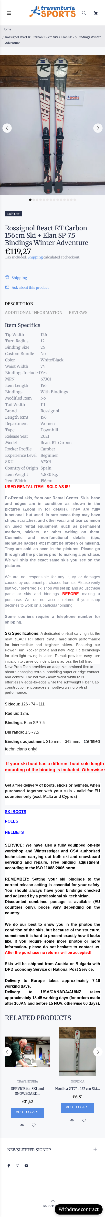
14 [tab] (75, 200)
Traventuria (27, 1081)
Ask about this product (30, 287)
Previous (7, 128)
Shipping (35, 257)
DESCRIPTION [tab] (19, 303)
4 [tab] (40, 200)
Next (98, 128)
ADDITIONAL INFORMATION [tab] (34, 312)
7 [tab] (51, 200)
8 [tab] (54, 200)
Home (6, 29)
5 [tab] (44, 200)
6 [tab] (47, 200)
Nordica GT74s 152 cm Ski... (77, 1088)
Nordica (77, 1081)
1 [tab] (30, 200)
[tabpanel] (52, 125)
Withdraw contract (79, 1209)
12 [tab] (68, 200)
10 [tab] (61, 200)
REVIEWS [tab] (78, 312)
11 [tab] (64, 200)
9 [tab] (57, 200)
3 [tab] (37, 200)
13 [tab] (71, 200)
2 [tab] (33, 200)
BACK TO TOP (53, 1206)
